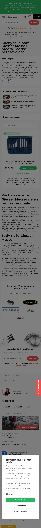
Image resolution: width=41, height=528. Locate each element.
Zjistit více (9, 494)
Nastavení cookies (20, 511)
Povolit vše (20, 500)
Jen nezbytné (20, 505)
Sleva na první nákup (39, 387)
